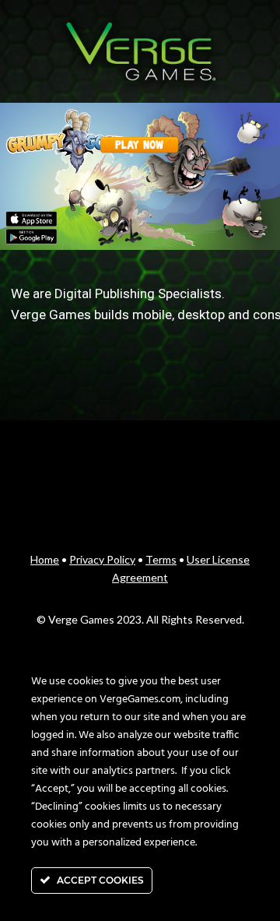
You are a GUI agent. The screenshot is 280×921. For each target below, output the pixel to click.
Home (44, 559)
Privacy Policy (102, 559)
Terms (161, 559)
